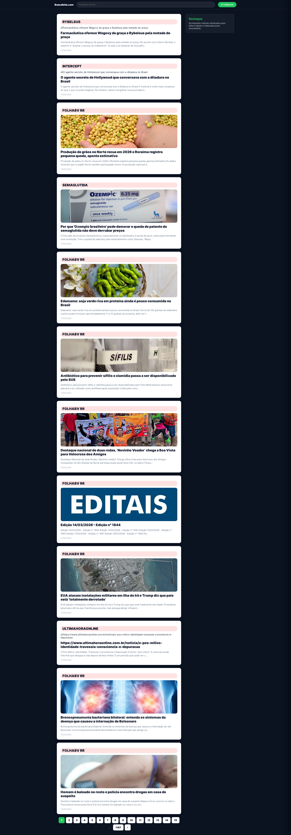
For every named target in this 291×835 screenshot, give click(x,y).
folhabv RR (73, 110)
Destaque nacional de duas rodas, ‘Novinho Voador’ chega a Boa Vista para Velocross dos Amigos (118, 452)
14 (166, 820)
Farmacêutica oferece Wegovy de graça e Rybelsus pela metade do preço (115, 35)
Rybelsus (71, 22)
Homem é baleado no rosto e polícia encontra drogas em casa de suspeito (113, 794)
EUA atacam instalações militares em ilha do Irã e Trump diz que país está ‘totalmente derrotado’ (117, 597)
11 (140, 820)
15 (175, 820)
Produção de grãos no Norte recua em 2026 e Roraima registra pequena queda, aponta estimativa (112, 154)
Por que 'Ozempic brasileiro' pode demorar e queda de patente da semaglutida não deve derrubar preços (114, 228)
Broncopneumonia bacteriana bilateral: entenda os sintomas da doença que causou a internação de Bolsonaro (113, 719)
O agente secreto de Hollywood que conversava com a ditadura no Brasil (115, 79)
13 (157, 820)
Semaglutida (75, 185)
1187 (118, 827)
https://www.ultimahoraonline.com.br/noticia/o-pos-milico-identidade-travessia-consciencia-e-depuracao (111, 645)
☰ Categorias (227, 4)
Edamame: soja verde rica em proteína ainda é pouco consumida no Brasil (116, 303)
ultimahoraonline (80, 629)
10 (131, 820)
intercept (72, 66)
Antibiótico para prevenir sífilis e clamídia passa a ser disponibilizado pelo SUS (118, 378)
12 (148, 820)
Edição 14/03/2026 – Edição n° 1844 (90, 525)
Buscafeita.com (64, 4)
